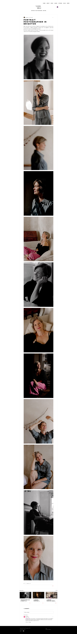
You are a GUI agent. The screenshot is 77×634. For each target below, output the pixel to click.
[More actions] (52, 17)
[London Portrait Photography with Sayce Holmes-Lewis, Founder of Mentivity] (38, 595)
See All (56, 590)
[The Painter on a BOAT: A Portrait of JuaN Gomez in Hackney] (25, 595)
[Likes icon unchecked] (26, 622)
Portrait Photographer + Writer (38, 10)
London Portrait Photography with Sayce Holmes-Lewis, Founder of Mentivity (38, 600)
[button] (57, 7)
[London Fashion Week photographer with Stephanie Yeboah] (51, 595)
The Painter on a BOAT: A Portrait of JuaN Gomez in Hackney (25, 600)
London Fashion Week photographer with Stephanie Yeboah (51, 600)
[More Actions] (52, 616)
